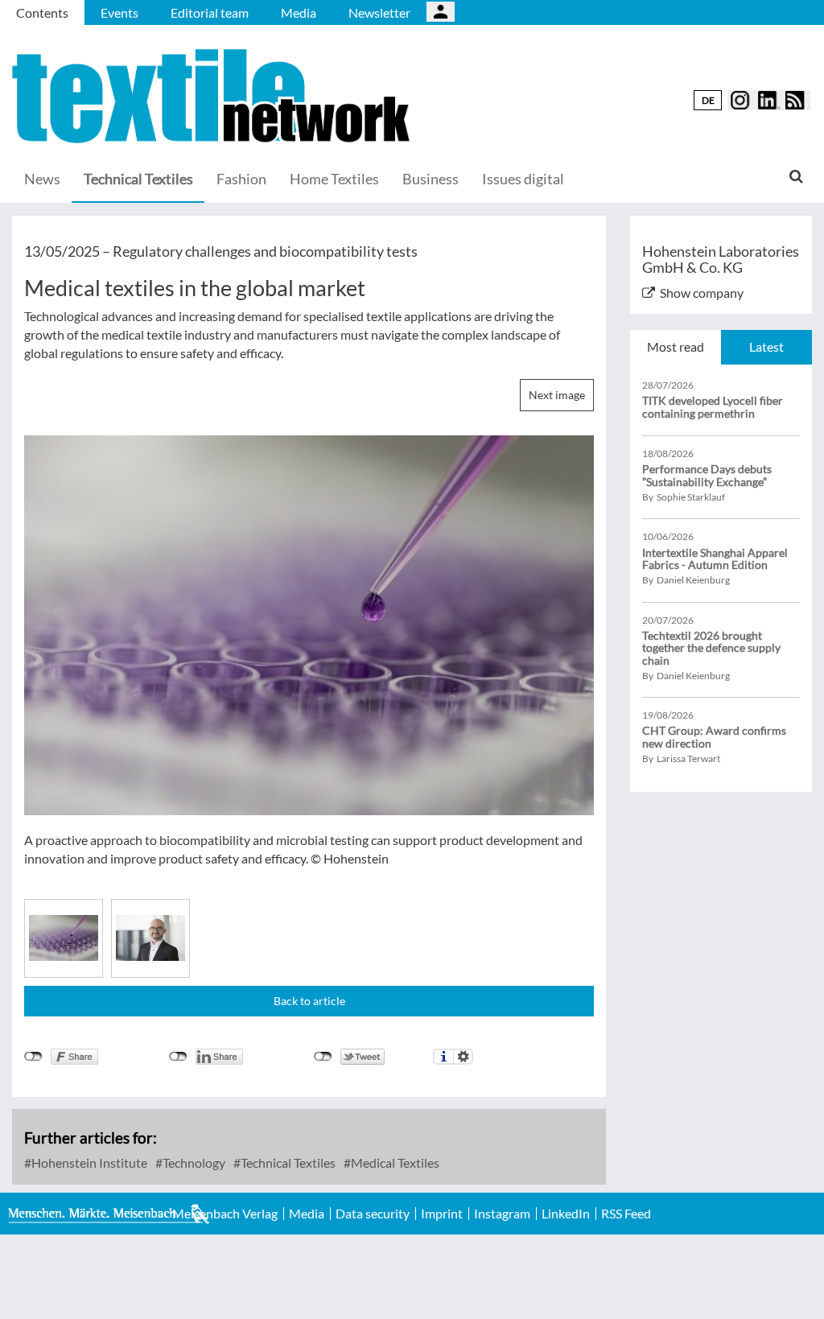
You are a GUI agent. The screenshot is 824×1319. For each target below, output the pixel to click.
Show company (702, 292)
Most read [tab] (675, 346)
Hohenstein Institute (88, 1162)
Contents (42, 12)
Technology (192, 1162)
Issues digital (523, 179)
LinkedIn (566, 1213)
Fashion (241, 179)
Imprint (442, 1213)
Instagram (502, 1213)
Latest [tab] (766, 346)
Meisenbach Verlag (225, 1213)
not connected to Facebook (33, 1056)
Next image (557, 395)
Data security (373, 1213)
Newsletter (379, 12)
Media (298, 12)
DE (708, 100)
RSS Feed (626, 1213)
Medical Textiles (393, 1162)
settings (463, 1057)
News (42, 179)
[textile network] (213, 96)
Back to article (309, 1001)
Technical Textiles (138, 179)
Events (119, 12)
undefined (178, 1056)
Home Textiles (334, 179)
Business (430, 179)
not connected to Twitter (323, 1056)
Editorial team (210, 12)
